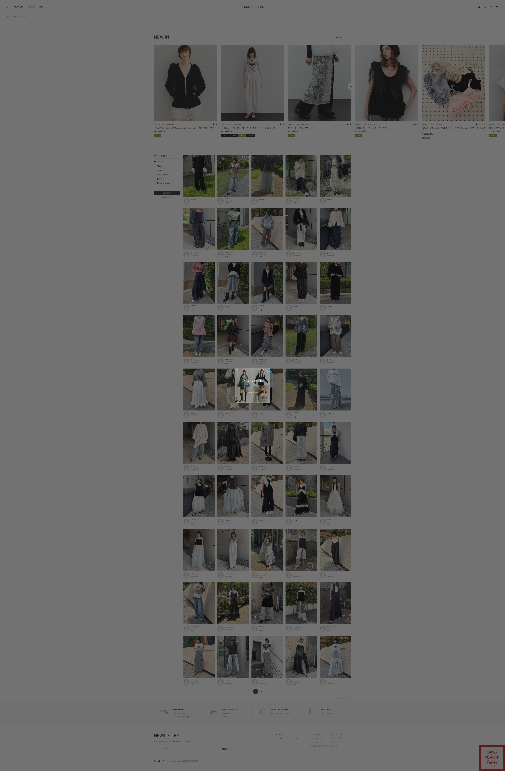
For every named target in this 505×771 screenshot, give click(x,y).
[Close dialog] (267, 370)
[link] (252, 385)
